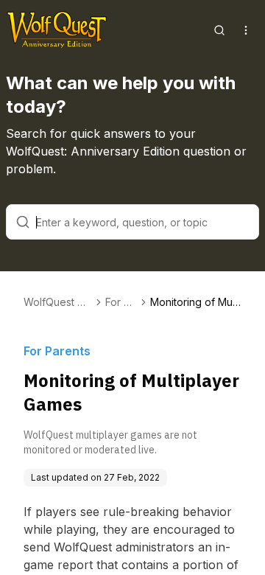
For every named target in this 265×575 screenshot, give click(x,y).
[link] (195, 302)
